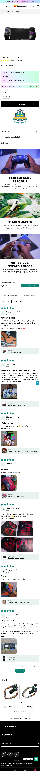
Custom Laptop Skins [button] (14, 352)
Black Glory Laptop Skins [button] (16, 558)
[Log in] (33, 7)
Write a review (30, 285)
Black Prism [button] (11, 659)
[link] (35, 770)
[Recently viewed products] (37, 383)
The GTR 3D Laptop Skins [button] (16, 496)
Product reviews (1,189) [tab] (10, 295)
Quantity (4, 92)
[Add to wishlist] (15, 685)
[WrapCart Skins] (20, 6)
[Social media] (37, 387)
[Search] (7, 6)
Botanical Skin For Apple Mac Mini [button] (18, 603)
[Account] (15, 770)
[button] (38, 392)
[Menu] (2, 6)
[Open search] (3, 301)
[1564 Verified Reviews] (20, 124)
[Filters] (8, 301)
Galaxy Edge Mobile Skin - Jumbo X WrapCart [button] (22, 451)
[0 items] (38, 6)
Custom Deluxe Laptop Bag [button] (16, 405)
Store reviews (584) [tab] (29, 295)
